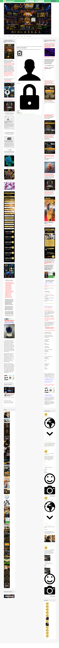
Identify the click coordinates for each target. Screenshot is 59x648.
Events (22, 36)
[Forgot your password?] (44, 1)
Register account (19, 56)
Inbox (25, 36)
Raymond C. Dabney (47, 453)
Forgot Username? (19, 114)
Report (47, 439)
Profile (5, 36)
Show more (47, 446)
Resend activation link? (31, 114)
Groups (18, 36)
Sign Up (54, 1)
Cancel (51, 596)
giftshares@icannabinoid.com (49, 303)
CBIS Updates (29, 36)
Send (54, 596)
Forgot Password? (25, 114)
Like (45, 460)
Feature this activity (48, 441)
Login (52, 1)
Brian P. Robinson (47, 416)
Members (9, 36)
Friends (14, 36)
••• (44, 464)
